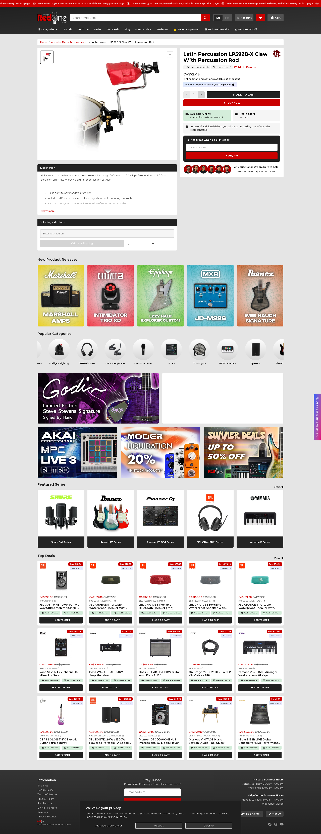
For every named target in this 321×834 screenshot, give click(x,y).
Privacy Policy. (118, 816)
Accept (159, 825)
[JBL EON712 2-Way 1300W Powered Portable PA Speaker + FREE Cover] (110, 715)
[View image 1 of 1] (47, 57)
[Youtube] (282, 824)
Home (43, 42)
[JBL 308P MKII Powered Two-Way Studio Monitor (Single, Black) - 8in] (61, 580)
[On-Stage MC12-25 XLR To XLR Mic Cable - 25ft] (210, 648)
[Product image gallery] (47, 153)
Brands (68, 29)
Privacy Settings (47, 816)
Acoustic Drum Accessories (67, 42)
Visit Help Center (250, 813)
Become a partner (188, 29)
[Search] (205, 17)
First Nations (44, 803)
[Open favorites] (260, 17)
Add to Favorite (247, 67)
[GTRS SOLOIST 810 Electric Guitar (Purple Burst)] (61, 715)
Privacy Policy (45, 798)
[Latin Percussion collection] (277, 54)
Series (97, 29)
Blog (127, 29)
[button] (55, 601)
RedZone (83, 29)
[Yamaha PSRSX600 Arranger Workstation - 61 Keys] (260, 648)
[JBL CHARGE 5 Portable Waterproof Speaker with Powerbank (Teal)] (260, 580)
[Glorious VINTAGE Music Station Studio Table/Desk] (210, 715)
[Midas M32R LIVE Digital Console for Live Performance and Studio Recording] (260, 715)
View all (279, 558)
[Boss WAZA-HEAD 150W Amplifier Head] (110, 648)
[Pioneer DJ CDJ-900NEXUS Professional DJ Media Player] (160, 715)
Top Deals (113, 29)
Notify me (232, 155)
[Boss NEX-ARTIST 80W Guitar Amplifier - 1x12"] (160, 648)
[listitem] (60, 296)
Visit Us (244, 117)
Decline (209, 825)
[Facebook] (270, 824)
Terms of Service (47, 794)
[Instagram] (276, 824)
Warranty (42, 812)
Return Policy (45, 789)
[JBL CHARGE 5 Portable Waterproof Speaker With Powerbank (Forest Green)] (110, 580)
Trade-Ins (162, 29)
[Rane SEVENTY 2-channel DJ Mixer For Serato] (61, 648)
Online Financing (47, 807)
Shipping (42, 785)
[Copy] (208, 67)
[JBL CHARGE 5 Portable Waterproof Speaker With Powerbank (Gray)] (210, 580)
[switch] (222, 17)
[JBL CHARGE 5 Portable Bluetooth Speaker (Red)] (160, 580)
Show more (48, 211)
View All (279, 486)
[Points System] (233, 84)
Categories (48, 29)
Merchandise (143, 29)
